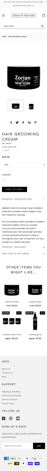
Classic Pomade (12, 302)
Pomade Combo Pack (11, 334)
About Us (6, 369)
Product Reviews (14, 247)
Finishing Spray (35, 334)
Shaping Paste (35, 302)
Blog (4, 376)
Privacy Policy (8, 403)
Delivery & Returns (15, 253)
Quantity (6, 174)
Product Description (17, 199)
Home (4, 36)
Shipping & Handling (11, 391)
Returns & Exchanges (11, 395)
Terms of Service (9, 399)
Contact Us (7, 373)
